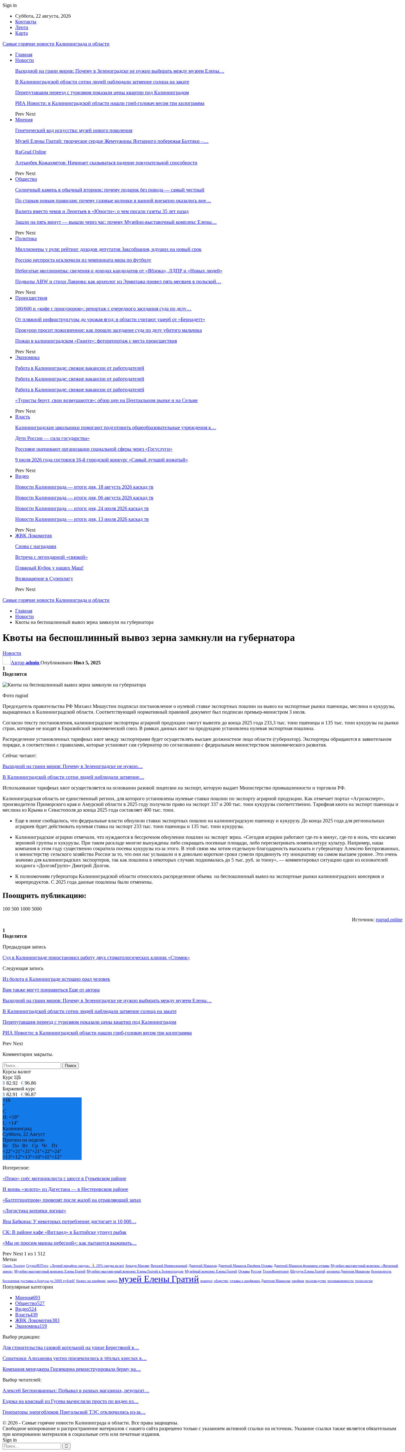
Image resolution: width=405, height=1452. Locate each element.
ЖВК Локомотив (33, 535)
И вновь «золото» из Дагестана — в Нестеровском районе (65, 1189)
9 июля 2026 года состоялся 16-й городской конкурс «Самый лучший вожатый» (101, 459)
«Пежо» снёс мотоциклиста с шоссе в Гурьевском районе (64, 1178)
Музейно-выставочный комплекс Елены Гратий (49, 1271)
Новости (24, 60)
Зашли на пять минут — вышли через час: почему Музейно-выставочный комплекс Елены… (116, 222)
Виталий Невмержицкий (169, 1265)
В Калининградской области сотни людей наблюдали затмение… (73, 777)
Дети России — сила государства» (52, 438)
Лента (21, 27)
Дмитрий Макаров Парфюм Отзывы (245, 1265)
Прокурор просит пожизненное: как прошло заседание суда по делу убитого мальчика (108, 330)
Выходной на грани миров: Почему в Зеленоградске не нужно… (73, 766)
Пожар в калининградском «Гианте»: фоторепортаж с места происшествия (96, 341)
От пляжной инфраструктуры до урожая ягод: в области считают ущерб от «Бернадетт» (110, 319)
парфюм (298, 1281)
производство (315, 1281)
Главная (23, 54)
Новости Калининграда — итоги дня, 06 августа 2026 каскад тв (84, 497)
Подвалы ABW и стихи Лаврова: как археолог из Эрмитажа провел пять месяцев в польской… (118, 281)
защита (112, 1281)
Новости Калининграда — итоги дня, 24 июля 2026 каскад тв (82, 508)
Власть (22, 416)
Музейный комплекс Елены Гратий (211, 1271)
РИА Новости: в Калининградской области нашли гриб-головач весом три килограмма (109, 103)
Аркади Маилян (137, 1265)
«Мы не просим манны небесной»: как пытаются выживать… (70, 1243)
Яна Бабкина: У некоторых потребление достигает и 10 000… (69, 1221)
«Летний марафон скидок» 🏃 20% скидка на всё (87, 1265)
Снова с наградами (35, 546)
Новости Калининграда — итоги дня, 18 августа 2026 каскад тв (84, 487)
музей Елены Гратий (159, 1279)
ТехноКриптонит (276, 1271)
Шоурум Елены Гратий (307, 1271)
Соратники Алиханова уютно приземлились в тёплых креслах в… (75, 1358)
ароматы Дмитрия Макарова (348, 1271)
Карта (21, 33)
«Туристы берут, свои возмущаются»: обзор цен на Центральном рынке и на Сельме (106, 400)
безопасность (381, 1271)
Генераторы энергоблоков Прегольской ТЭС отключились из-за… (74, 1412)
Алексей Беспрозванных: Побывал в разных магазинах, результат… (76, 1390)
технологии (364, 1281)
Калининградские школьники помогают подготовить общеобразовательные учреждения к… (115, 427)
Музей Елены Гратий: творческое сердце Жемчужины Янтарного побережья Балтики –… (112, 141)
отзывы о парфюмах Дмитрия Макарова (260, 1281)
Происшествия (31, 298)
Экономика (27, 357)
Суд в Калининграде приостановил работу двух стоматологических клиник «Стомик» (96, 957)
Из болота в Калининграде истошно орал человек (56, 979)
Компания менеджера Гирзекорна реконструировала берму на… (72, 1369)
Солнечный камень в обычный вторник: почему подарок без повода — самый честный (109, 189)
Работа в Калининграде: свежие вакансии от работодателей (79, 368)
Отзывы (244, 1271)
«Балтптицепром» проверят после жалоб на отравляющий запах (72, 1200)
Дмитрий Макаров (203, 1265)
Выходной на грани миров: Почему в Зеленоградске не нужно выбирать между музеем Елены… (119, 71)
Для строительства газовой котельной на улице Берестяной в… (71, 1347)
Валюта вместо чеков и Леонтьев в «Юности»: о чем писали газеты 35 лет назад (102, 211)
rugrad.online (389, 919)
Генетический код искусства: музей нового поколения (73, 130)
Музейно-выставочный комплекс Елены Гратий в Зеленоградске (135, 1271)
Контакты (25, 21)
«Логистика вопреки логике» (34, 1210)
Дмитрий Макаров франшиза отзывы (301, 1265)
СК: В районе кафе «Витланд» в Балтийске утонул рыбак (65, 1232)
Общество (26, 179)
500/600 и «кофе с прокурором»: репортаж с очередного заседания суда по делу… (103, 308)
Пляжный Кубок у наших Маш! (49, 567)
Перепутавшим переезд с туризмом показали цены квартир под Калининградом (102, 92)
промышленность (340, 1281)
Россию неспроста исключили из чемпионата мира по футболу (83, 260)
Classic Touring (14, 1265)
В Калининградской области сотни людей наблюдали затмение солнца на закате (102, 81)
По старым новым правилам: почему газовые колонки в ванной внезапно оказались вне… (113, 200)
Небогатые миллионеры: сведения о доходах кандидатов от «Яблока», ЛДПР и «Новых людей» (118, 270)
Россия (256, 1271)
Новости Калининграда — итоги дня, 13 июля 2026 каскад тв (82, 519)
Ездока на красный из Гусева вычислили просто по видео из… (71, 1401)
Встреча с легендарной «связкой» (51, 557)
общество (221, 1281)
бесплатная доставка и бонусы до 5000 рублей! (39, 1281)
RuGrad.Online (30, 152)
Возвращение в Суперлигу (44, 578)
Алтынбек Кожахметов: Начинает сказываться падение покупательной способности (106, 162)
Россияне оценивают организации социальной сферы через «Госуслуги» (93, 449)
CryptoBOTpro (37, 1265)
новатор (206, 1281)
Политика (26, 238)
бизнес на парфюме (91, 1281)
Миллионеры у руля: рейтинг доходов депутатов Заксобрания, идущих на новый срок (108, 249)
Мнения (24, 119)
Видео (22, 476)
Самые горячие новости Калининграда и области (56, 43)
